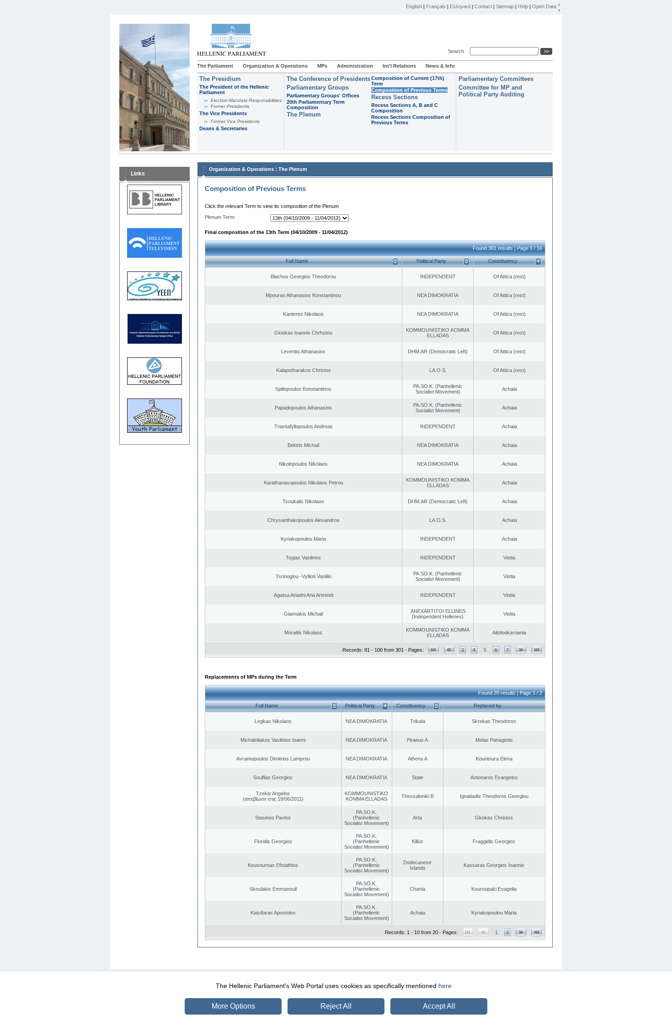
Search (457, 51)
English (414, 6)
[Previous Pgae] (449, 649)
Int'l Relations (399, 66)
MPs (322, 66)
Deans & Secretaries (223, 128)
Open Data (544, 6)
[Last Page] (536, 649)
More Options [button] (233, 1006)
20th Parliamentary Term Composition (316, 104)
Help (523, 6)
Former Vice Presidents (235, 121)
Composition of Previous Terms (409, 90)
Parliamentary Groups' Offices (323, 95)
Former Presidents (230, 106)
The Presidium (220, 78)
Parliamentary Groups (318, 87)
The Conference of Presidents (328, 78)
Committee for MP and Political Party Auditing (491, 91)
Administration (355, 66)
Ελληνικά (460, 6)
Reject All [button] (336, 1006)
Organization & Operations (275, 66)
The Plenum (304, 114)
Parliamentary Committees (496, 78)
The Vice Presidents (223, 113)
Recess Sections (394, 97)
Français (436, 6)
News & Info (440, 66)
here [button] (445, 985)
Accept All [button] (439, 1006)
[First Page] (433, 649)
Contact (483, 6)
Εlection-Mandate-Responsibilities (246, 100)
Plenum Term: (220, 217)
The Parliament (215, 66)
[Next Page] (521, 649)
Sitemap (505, 6)
